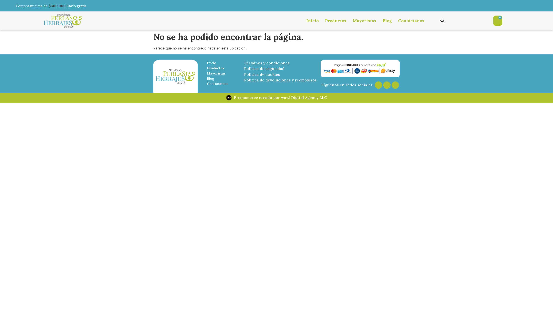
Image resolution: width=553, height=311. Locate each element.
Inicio (312, 20)
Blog (387, 20)
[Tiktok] (395, 85)
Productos (335, 20)
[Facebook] (387, 85)
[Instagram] (378, 85)
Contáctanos (411, 20)
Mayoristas (364, 20)
